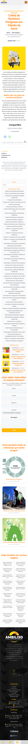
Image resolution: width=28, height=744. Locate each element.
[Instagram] (14, 674)
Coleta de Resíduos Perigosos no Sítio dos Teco (7, 576)
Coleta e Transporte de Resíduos (14, 338)
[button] (26, 2)
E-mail (14, 395)
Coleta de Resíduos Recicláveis (14, 191)
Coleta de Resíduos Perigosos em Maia (20, 588)
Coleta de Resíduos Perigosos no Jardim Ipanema (20, 570)
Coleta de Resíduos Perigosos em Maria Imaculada (20, 564)
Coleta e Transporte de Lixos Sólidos (14, 237)
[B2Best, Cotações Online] (14, 731)
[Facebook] (5, 137)
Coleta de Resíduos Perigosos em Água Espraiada (7, 582)
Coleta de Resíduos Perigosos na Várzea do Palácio (20, 595)
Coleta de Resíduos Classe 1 (14, 207)
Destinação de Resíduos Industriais (14, 248)
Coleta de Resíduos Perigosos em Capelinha (20, 582)
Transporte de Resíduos (14, 200)
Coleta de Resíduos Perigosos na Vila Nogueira (7, 570)
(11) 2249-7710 (14, 702)
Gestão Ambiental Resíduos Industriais (14, 308)
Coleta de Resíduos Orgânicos (14, 222)
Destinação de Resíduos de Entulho (14, 332)
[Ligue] (3, 742)
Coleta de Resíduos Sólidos (14, 226)
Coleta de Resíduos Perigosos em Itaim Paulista (7, 589)
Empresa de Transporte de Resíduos (14, 295)
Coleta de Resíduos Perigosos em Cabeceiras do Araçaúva (20, 608)
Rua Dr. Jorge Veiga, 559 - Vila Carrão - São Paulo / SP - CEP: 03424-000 (14, 717)
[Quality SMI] (14, 735)
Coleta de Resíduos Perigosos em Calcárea (20, 615)
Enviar (14, 430)
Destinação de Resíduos (14, 246)
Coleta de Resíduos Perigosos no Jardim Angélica (20, 621)
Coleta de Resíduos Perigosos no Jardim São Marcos (20, 576)
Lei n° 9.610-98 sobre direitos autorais (14, 170)
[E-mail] (10, 742)
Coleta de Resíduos (14, 204)
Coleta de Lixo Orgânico (14, 321)
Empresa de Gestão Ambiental (14, 274)
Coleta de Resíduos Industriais (14, 217)
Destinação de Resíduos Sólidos (14, 315)
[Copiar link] (25, 142)
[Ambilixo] (14, 636)
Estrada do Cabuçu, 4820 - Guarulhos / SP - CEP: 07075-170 (14, 726)
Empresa (14, 688)
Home (8, 32)
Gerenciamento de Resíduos (14, 281)
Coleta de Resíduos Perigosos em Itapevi (7, 606)
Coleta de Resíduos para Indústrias (14, 224)
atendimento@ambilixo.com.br (14, 707)
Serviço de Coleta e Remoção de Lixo (14, 202)
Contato (14, 693)
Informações (16, 32)
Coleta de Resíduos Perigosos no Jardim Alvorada (7, 621)
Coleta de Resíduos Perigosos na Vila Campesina (7, 615)
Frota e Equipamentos (14, 690)
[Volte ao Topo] (17, 742)
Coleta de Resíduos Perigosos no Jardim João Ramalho (20, 601)
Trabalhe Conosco (14, 695)
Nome (14, 388)
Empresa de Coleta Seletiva (14, 302)
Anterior (5, 151)
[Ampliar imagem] (14, 58)
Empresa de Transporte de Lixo (14, 278)
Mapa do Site (14, 696)
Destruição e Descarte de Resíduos (14, 263)
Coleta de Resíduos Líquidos (14, 220)
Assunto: (14, 410)
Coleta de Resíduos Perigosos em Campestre (7, 595)
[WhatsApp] (10, 137)
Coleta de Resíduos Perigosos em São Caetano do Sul (7, 564)
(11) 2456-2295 (14, 704)
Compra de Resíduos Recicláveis (14, 193)
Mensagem (14, 417)
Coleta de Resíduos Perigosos (14, 341)
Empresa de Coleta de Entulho (14, 265)
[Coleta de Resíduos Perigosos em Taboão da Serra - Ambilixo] (3, 2)
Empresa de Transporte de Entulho (14, 276)
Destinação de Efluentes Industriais (14, 243)
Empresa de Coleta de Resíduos (14, 267)
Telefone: (14, 403)
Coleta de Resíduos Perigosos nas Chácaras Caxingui (7, 601)
